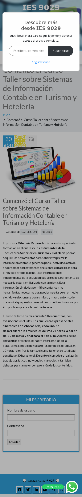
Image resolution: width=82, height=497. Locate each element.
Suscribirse (61, 51)
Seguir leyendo (41, 62)
